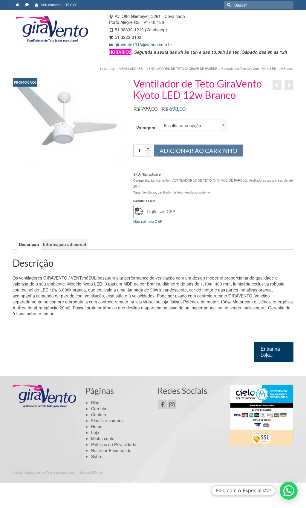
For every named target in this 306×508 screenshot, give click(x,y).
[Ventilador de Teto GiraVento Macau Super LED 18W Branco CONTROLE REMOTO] (277, 85)
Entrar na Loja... (270, 351)
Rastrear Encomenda (111, 450)
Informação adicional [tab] (64, 244)
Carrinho (99, 409)
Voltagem (145, 128)
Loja (95, 432)
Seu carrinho (58, 5)
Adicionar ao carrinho (198, 150)
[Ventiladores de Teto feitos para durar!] (52, 29)
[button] (289, 491)
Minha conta (102, 438)
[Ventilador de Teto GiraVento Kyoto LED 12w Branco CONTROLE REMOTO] (288, 85)
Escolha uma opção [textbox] (182, 125)
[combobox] (194, 125)
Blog (95, 403)
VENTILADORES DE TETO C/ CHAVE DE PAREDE (209, 180)
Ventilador (149, 192)
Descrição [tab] (29, 244)
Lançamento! (160, 180)
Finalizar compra (107, 420)
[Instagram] (172, 404)
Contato (98, 415)
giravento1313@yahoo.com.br (143, 44)
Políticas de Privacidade (113, 444)
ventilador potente (197, 192)
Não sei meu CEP (147, 221)
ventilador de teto (170, 192)
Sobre (96, 456)
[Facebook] (162, 404)
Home (96, 426)
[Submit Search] (228, 5)
